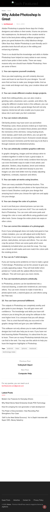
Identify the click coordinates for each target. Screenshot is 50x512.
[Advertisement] (25, 450)
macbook (33, 348)
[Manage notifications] (44, 507)
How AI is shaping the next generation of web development (23, 407)
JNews (9, 504)
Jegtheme (5, 507)
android (10, 348)
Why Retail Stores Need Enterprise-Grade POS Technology (23, 403)
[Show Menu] (3, 3)
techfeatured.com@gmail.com (13, 386)
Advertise (16, 500)
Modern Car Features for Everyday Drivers (17, 399)
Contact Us (26, 500)
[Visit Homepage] (25, 3)
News (9, 10)
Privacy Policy (38, 500)
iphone (24, 348)
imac (17, 348)
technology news (9, 352)
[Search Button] (47, 3)
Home (4, 10)
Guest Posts (6, 500)
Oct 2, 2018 (20, 24)
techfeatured (8, 24)
